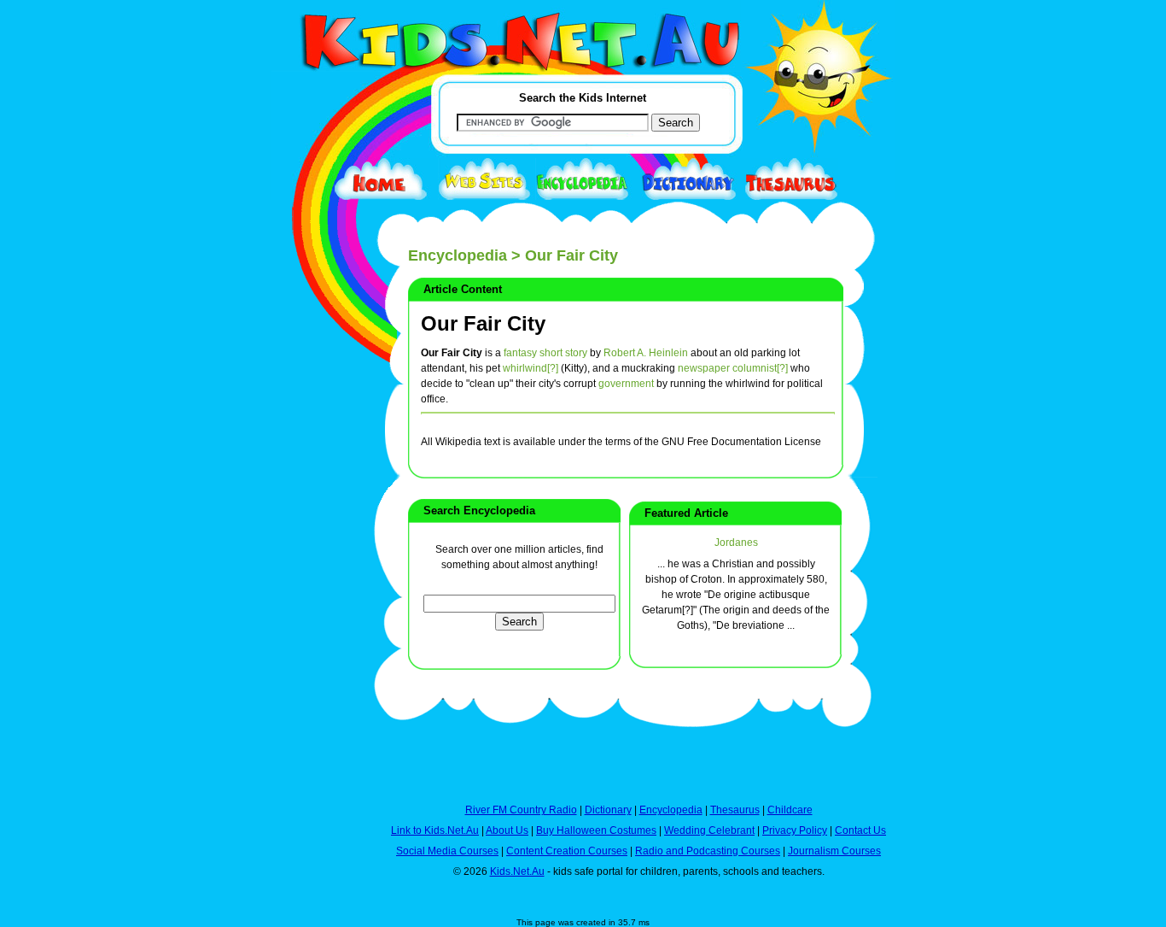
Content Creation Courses (566, 851)
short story (563, 353)
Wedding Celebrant (709, 830)
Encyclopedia (457, 255)
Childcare (790, 810)
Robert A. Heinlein (645, 353)
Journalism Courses (834, 851)
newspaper (704, 368)
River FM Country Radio (521, 810)
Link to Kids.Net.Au (435, 830)
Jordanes (736, 543)
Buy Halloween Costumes (596, 830)
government (626, 384)
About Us (507, 830)
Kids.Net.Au (517, 871)
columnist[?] (760, 368)
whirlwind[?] (530, 368)
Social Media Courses (447, 851)
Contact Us (860, 830)
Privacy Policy (794, 830)
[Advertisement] (314, 625)
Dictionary (608, 810)
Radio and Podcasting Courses (707, 851)
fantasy (520, 353)
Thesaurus (735, 810)
